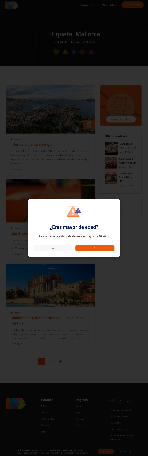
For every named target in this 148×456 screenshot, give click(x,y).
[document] (74, 228)
